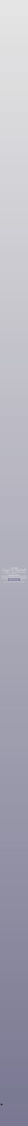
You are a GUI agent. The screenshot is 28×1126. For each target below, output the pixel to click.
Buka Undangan (15, 579)
